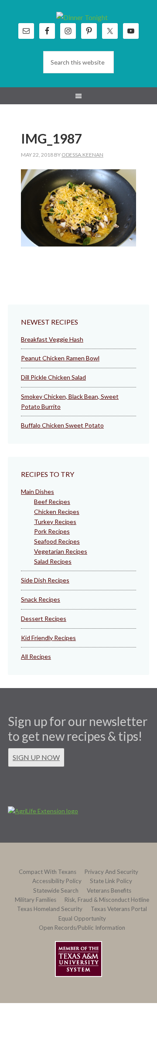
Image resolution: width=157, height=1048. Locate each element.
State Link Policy (111, 880)
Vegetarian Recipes (60, 551)
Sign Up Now (36, 757)
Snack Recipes (40, 599)
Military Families (35, 899)
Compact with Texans (47, 871)
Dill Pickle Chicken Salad (53, 377)
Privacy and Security (111, 871)
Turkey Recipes (55, 521)
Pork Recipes (52, 531)
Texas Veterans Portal (119, 908)
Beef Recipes (52, 501)
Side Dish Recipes (45, 580)
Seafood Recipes (57, 541)
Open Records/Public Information (82, 927)
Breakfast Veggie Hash (52, 339)
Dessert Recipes (43, 618)
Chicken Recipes (56, 511)
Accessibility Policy (57, 880)
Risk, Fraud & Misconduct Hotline (107, 899)
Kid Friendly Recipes (48, 637)
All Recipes (36, 656)
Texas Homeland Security (49, 908)
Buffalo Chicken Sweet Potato (62, 425)
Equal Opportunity (82, 918)
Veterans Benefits (109, 890)
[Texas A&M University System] (78, 960)
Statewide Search (55, 890)
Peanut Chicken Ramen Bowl (60, 358)
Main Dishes (37, 491)
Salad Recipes (53, 561)
